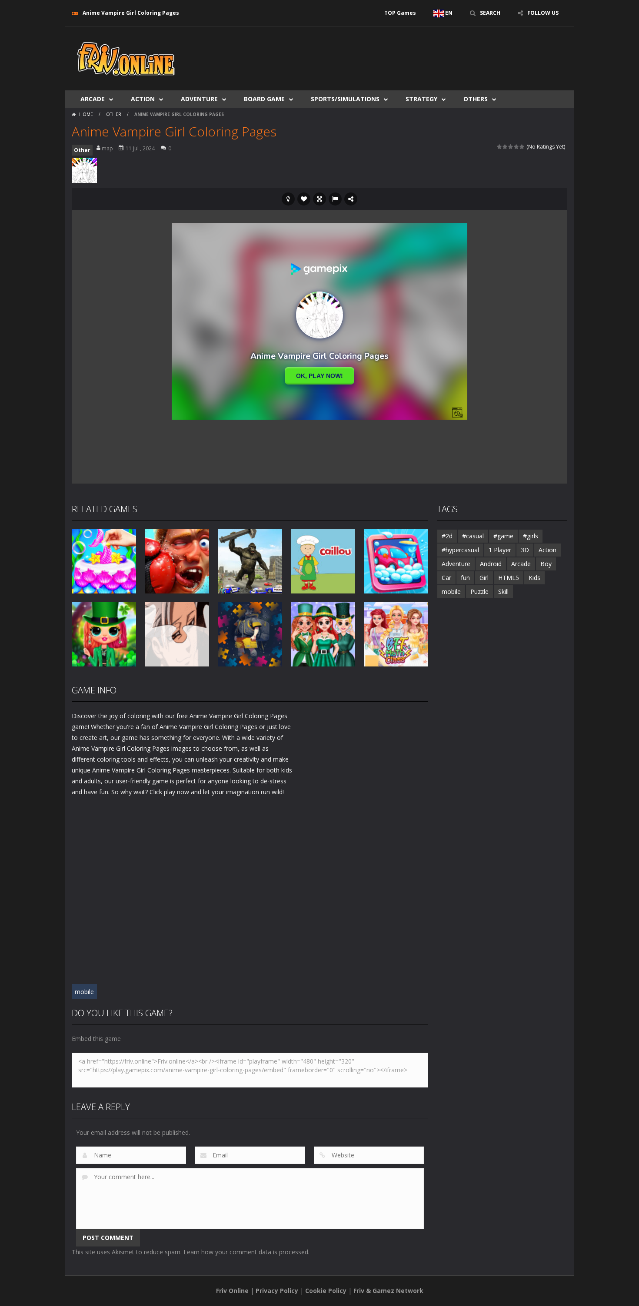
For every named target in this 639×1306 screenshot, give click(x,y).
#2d (447, 536)
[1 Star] (500, 146)
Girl (484, 577)
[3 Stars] (511, 146)
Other (113, 114)
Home (86, 114)
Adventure (199, 99)
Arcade (92, 99)
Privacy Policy (277, 1290)
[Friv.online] (126, 58)
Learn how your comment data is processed (245, 1252)
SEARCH (490, 13)
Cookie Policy (325, 1290)
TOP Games (400, 13)
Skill (503, 591)
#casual (473, 536)
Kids (534, 577)
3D (525, 550)
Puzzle (479, 591)
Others (475, 99)
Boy (546, 564)
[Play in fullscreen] (319, 199)
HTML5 (508, 577)
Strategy (421, 99)
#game (503, 536)
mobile (84, 992)
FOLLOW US (543, 13)
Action (143, 99)
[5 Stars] (522, 146)
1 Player (500, 550)
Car (446, 577)
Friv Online (232, 1290)
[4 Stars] (516, 146)
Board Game (264, 99)
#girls (530, 536)
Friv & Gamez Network (388, 1290)
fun (465, 577)
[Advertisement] (409, 53)
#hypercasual (460, 550)
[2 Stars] (505, 146)
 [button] (335, 199)
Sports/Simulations (345, 99)
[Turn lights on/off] (288, 199)
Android (491, 564)
